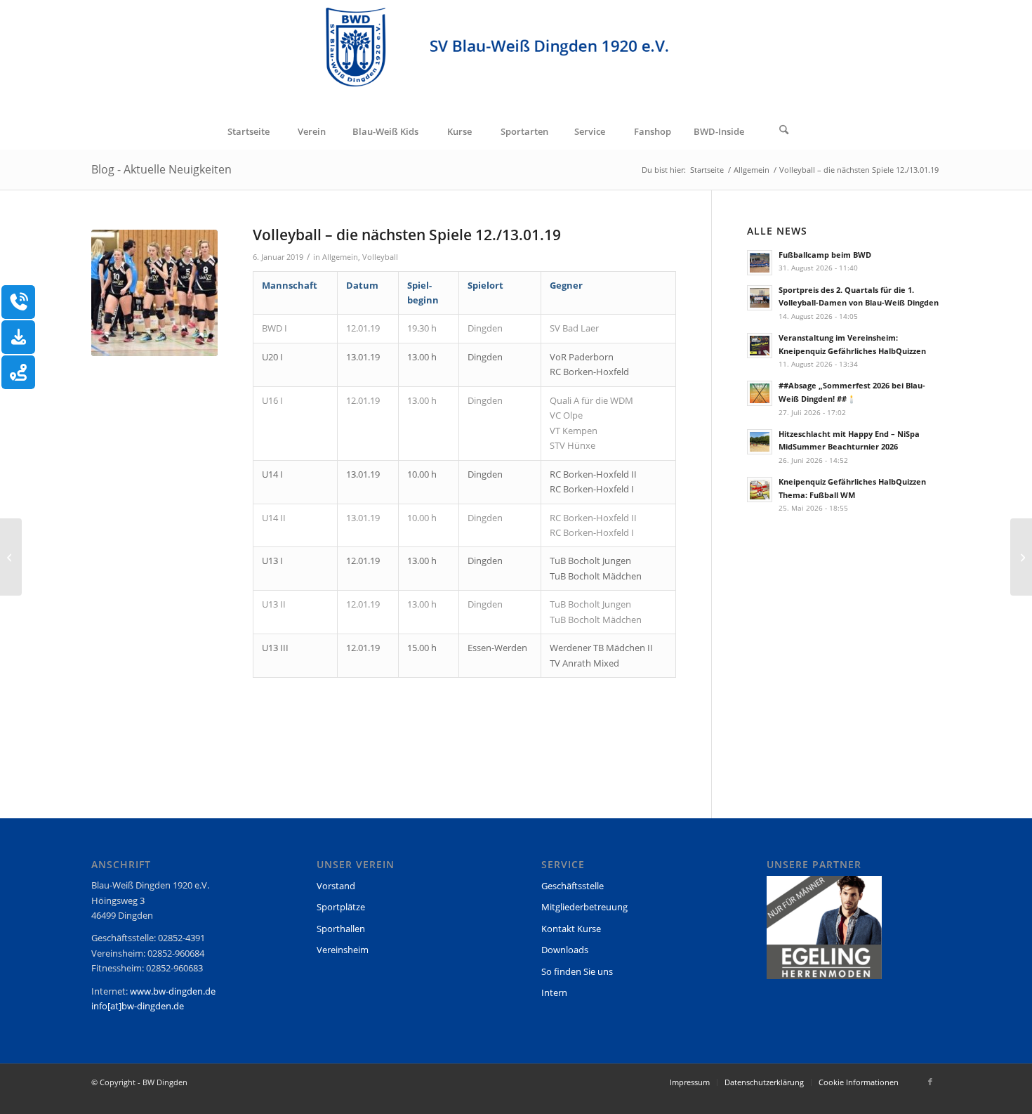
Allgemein (340, 257)
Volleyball (380, 257)
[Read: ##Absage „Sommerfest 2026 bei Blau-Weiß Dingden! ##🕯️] (759, 393)
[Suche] (784, 131)
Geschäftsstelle (572, 885)
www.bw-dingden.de (173, 991)
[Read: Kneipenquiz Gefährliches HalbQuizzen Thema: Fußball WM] (759, 489)
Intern (554, 992)
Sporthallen (341, 928)
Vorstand (336, 885)
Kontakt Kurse (571, 928)
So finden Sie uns (577, 971)
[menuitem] (247, 131)
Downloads (564, 949)
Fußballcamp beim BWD (825, 254)
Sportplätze (341, 906)
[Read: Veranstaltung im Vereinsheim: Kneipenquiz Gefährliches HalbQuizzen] (759, 345)
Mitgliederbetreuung (584, 906)
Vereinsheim (343, 949)
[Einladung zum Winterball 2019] (11, 557)
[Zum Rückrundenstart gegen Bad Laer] (1021, 557)
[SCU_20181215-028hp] (154, 293)
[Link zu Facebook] (930, 1081)
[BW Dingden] (516, 57)
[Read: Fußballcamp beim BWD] (759, 262)
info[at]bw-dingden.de (137, 1006)
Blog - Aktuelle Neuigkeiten (161, 169)
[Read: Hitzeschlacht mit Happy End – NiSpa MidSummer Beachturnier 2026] (759, 441)
